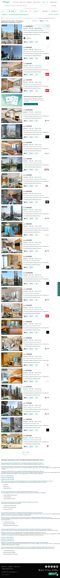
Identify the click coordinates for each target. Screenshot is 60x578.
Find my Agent (16, 2)
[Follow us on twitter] (49, 567)
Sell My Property (22, 2)
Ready (26, 11)
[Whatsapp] (36, 42)
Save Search (56, 14)
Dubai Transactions (36, 2)
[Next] (28, 452)
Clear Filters (50, 14)
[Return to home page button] (6, 2)
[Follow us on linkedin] (52, 567)
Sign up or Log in (53, 2)
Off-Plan (30, 11)
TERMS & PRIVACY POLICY (7, 568)
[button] (4, 11)
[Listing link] (25, 34)
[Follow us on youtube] (57, 567)
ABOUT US (4, 566)
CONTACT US (17, 566)
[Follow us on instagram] (54, 567)
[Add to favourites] (21, 38)
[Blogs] (43, 2)
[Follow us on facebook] (46, 567)
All (21, 11)
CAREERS (10, 566)
